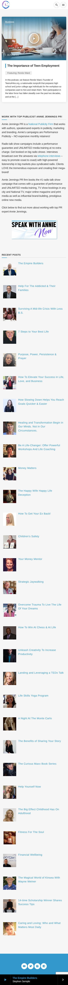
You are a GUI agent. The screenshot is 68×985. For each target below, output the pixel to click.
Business (9, 22)
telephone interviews (49, 156)
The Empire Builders (25, 978)
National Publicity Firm (40, 124)
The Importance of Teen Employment (33, 65)
